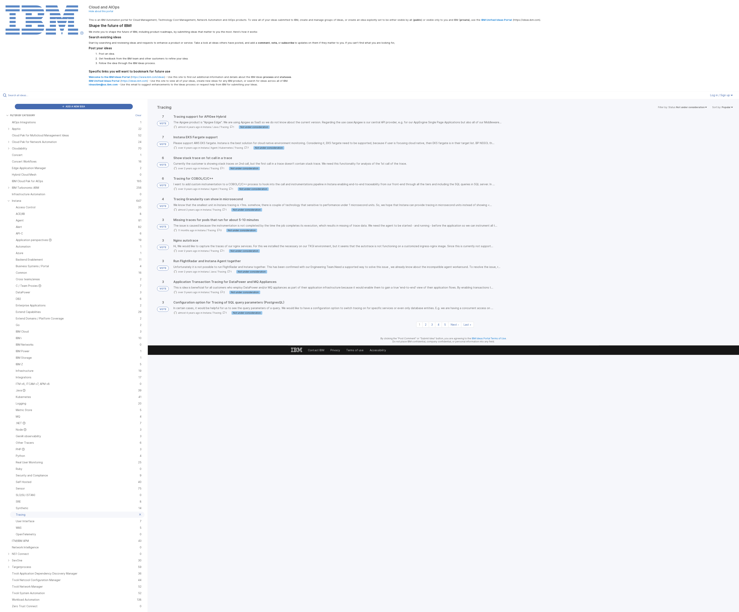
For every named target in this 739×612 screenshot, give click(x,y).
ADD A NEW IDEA (75, 106)
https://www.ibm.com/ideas (147, 76)
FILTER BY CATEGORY (22, 115)
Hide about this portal (101, 11)
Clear (138, 115)
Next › (455, 324)
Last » (467, 324)
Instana (207, 127)
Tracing (224, 127)
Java (215, 127)
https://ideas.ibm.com (134, 80)
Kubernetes (226, 147)
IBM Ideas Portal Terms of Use (489, 338)
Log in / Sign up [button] (720, 95)
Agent (214, 147)
